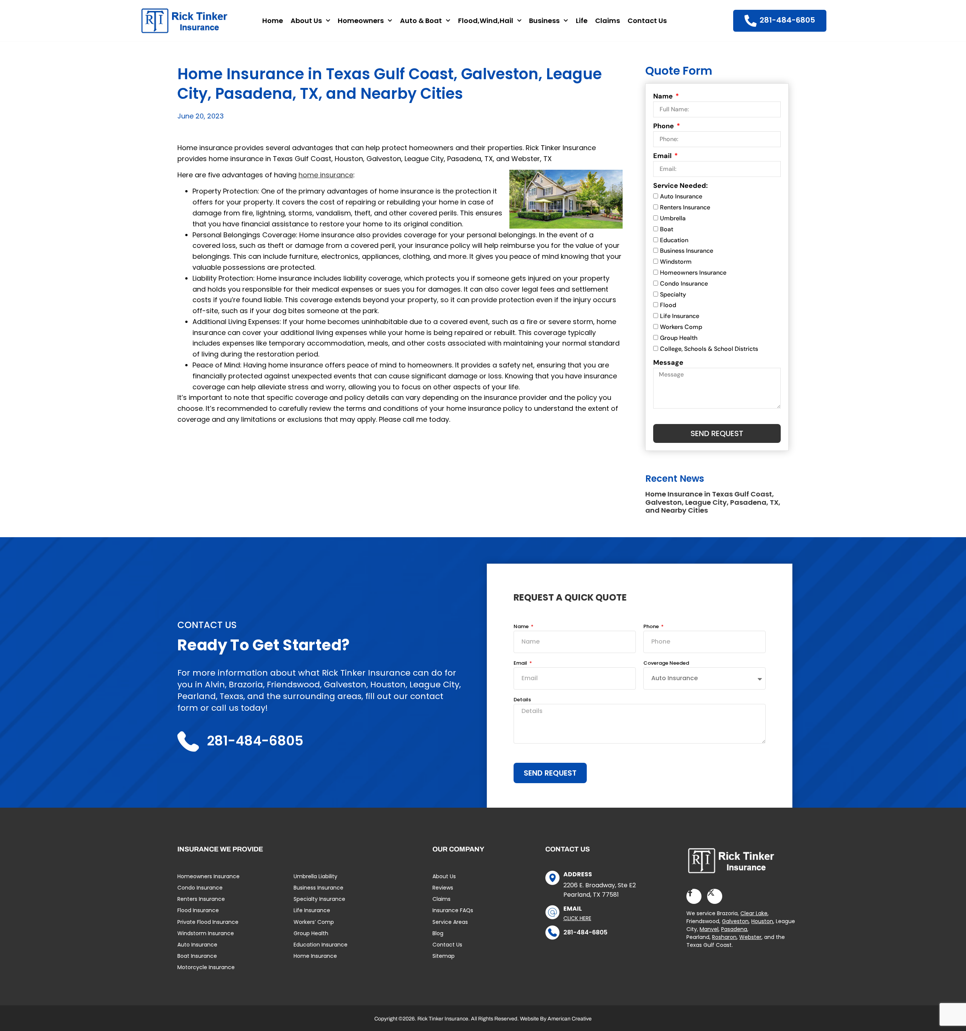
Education (674, 240)
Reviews (442, 887)
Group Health (678, 338)
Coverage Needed (666, 664)
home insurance (325, 175)
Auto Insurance (681, 196)
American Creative (570, 1019)
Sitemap (443, 956)
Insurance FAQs (452, 910)
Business (544, 20)
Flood (668, 305)
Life (582, 20)
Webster (750, 937)
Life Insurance (679, 316)
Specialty (673, 294)
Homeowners (361, 20)
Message (668, 362)
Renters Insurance (685, 207)
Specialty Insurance (319, 899)
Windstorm (676, 262)
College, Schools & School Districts (709, 349)
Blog (437, 933)
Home (272, 20)
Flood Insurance (198, 910)
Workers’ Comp (314, 922)
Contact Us (647, 20)
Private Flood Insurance (207, 922)
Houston (762, 921)
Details (522, 700)
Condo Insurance (684, 283)
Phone (664, 126)
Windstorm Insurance (205, 933)
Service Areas (450, 922)
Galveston (735, 921)
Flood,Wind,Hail (485, 20)
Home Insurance (315, 956)
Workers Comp (681, 327)
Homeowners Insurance (693, 273)
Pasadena (734, 929)
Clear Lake (754, 913)
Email (663, 155)
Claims (607, 20)
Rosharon (724, 937)
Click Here (577, 918)
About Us (306, 20)
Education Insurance (321, 944)
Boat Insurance (197, 956)
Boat (666, 229)
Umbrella (673, 218)
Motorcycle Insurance (206, 967)
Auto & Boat (421, 20)
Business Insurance (686, 251)
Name (663, 96)
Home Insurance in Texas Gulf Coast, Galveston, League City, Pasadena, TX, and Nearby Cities (712, 502)
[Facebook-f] (693, 896)
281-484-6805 (585, 932)
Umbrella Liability (315, 876)
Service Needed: (680, 185)
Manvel (709, 929)
